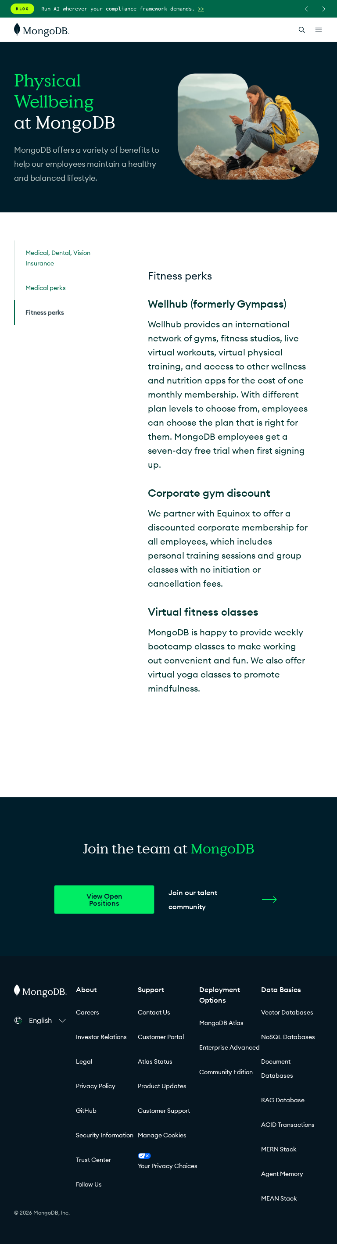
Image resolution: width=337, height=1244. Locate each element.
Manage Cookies (162, 1135)
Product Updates (162, 1086)
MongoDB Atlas (221, 1023)
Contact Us (154, 1012)
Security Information (104, 1135)
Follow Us (89, 1184)
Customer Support (164, 1111)
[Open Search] (301, 29)
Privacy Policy (95, 1086)
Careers (87, 1012)
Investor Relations (101, 1037)
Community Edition (226, 1072)
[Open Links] (318, 30)
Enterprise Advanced (229, 1047)
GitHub (86, 1111)
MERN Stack (279, 1149)
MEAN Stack (279, 1198)
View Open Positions (104, 899)
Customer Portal (161, 1037)
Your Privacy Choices (167, 1166)
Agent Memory (282, 1174)
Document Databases (277, 1068)
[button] (48, 1020)
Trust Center (93, 1160)
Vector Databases (287, 1012)
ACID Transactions (288, 1125)
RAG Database (283, 1100)
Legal (84, 1061)
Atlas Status (155, 1061)
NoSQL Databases (288, 1037)
